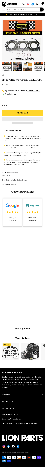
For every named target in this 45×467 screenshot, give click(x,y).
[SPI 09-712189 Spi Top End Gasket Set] (7, 66)
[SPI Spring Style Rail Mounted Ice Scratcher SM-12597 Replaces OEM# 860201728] (16, 357)
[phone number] (23, 4)
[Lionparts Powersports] (10, 4)
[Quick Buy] (35, 357)
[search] (42, 9)
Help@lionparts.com (14, 419)
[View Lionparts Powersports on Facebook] (32, 4)
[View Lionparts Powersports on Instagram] (28, 4)
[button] (22, 119)
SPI (3, 75)
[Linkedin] (18, 446)
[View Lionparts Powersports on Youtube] (13, 446)
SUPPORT (6, 394)
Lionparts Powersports (12, 452)
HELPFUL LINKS (9, 402)
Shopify (27, 452)
